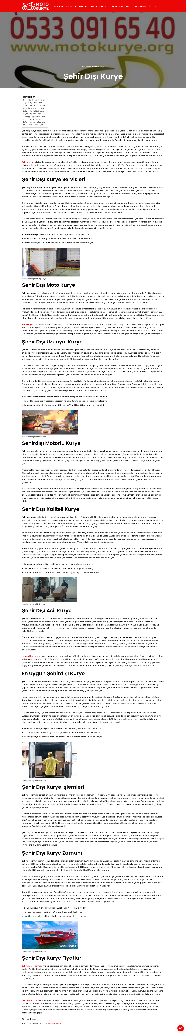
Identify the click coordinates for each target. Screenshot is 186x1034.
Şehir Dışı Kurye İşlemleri (35, 119)
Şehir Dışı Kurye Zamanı (35, 122)
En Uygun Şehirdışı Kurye (35, 116)
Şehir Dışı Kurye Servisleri (34, 100)
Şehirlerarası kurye (31, 966)
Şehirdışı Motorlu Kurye (34, 108)
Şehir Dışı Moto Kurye (33, 102)
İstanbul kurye (29, 656)
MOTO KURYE (21, 1031)
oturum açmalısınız (53, 1023)
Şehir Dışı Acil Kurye (33, 114)
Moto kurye (27, 324)
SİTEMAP (31, 1031)
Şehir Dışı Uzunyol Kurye (35, 105)
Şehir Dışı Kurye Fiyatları (36, 125)
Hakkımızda (71, 6)
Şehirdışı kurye (29, 162)
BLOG (39, 1031)
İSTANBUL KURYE (50, 1031)
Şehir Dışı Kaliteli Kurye (34, 111)
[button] (109, 6)
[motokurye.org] (36, 6)
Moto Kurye (59, 6)
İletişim (152, 6)
